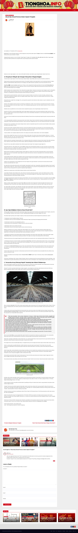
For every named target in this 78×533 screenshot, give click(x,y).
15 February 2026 (63, 520)
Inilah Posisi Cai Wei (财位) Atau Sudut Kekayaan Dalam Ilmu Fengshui (11, 519)
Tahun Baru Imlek (31, 516)
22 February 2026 (8, 520)
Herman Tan (12, 19)
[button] (73, 10)
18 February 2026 (44, 520)
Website (4, 498)
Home (7, 10)
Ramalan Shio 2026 (43, 516)
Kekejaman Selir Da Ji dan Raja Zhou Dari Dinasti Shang (11, 443)
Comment (5, 468)
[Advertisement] (29, 43)
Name (4, 487)
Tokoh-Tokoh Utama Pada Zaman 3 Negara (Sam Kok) (43, 423)
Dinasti (7, 15)
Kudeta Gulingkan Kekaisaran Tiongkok (13, 423)
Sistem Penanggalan (25, 516)
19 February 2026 (26, 520)
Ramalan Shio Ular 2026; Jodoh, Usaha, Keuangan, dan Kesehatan (65, 519)
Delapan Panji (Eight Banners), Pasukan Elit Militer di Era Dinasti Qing (28, 443)
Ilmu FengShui (6, 516)
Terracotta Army (11, 15)
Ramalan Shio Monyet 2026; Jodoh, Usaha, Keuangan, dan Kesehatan (48, 519)
